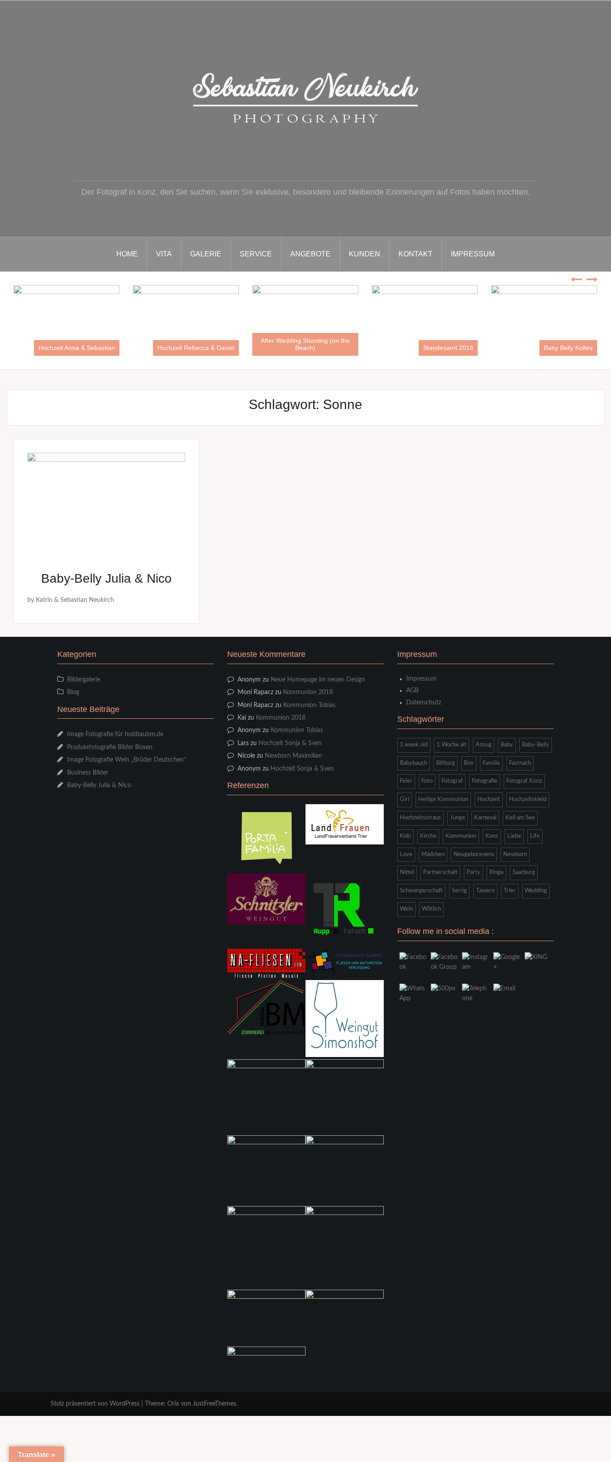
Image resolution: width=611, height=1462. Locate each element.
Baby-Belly (535, 745)
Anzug (483, 745)
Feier (406, 781)
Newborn (515, 854)
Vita (164, 254)
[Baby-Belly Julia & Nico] (106, 505)
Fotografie (484, 781)
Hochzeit (488, 799)
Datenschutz (423, 702)
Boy (469, 763)
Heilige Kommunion (443, 799)
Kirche (428, 836)
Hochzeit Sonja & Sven (290, 743)
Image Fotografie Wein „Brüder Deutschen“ (126, 760)
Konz (491, 836)
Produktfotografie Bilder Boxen (110, 747)
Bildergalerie (83, 680)
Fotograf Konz (524, 781)
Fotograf (452, 781)
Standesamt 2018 (330, 347)
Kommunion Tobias (309, 705)
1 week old (414, 745)
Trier (510, 891)
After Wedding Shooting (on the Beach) (187, 344)
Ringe (496, 872)
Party (473, 872)
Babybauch (413, 763)
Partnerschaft (440, 872)
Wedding (536, 891)
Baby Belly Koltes (450, 347)
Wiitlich (431, 909)
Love (406, 854)
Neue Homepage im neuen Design (318, 680)
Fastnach (520, 763)
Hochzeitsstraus (420, 818)
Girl (404, 799)
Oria (173, 1404)
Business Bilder (87, 773)
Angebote (310, 254)
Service (256, 254)
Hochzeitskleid (528, 799)
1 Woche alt (452, 745)
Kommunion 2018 (308, 692)
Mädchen (433, 854)
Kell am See (520, 818)
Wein (406, 909)
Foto (427, 781)
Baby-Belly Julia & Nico (106, 578)
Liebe (514, 836)
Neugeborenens (474, 854)
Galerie (205, 254)
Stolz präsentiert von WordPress (95, 1404)
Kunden (364, 254)
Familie (491, 763)
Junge (457, 818)
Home (127, 254)
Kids (405, 836)
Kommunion (461, 836)
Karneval (485, 818)
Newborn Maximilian (293, 756)
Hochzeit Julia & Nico (564, 347)
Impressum (473, 254)
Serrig (459, 891)
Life (535, 836)
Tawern (485, 891)
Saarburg (524, 872)
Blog (73, 692)
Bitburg (445, 763)
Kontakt (416, 254)
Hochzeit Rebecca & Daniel (77, 347)
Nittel (407, 872)
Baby (507, 745)
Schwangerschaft (421, 891)
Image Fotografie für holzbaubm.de (115, 734)
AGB (412, 690)
